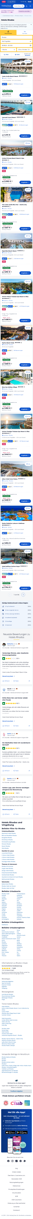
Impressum (16, 1210)
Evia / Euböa (5, 952)
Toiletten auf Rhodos (8, 1069)
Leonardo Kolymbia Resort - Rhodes (12, 1035)
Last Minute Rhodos (7, 994)
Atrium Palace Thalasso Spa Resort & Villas (15, 296)
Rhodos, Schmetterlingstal (9, 1067)
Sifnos (18, 949)
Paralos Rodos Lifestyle (8, 1045)
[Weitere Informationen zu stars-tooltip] (26, 76)
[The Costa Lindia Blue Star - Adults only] (16, 194)
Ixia (18, 900)
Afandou (4, 899)
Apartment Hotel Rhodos (9, 833)
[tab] (8, 32)
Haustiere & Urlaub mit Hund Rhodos (12, 877)
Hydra (18, 955)
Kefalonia (4, 947)
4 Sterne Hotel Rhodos (8, 857)
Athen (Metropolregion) (8, 933)
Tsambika (19, 916)
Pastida (19, 907)
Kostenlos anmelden (24, 11)
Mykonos (4, 950)
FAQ (16, 1168)
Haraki (3, 910)
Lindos (4, 897)
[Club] (11, 12)
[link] (26, 6)
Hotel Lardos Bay (6, 1023)
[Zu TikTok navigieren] (16, 1161)
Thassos (4, 955)
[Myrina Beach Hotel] (16, 332)
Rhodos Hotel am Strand (9, 886)
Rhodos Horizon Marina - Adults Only (12, 1038)
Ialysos (4, 902)
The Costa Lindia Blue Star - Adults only (14, 204)
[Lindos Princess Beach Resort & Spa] (16, 148)
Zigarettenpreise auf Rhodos (10, 1070)
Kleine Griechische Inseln (9, 938)
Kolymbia (4, 904)
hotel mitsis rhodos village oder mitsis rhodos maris (16, 1065)
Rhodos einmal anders (8, 1062)
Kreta (3, 930)
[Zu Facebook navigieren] (8, 1161)
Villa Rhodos (5, 848)
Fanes (18, 902)
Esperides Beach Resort (9, 251)
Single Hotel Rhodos (7, 868)
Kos (18, 932)
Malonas (19, 914)
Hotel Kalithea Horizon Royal (11, 566)
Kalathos (19, 904)
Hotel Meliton (5, 1006)
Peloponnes (5, 935)
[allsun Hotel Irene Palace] (16, 468)
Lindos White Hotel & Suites (9, 1020)
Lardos (4, 916)
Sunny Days (5, 1030)
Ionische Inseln (21, 935)
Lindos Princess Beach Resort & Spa (13, 158)
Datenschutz (16, 1186)
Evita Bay (4, 1025)
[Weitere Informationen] (12, 181)
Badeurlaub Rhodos (7, 884)
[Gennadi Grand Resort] (16, 107)
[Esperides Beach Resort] (16, 240)
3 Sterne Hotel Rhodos (8, 859)
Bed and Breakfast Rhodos (9, 835)
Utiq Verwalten (16, 1193)
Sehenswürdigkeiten (7, 981)
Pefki (3, 900)
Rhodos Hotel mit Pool (8, 888)
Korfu (3, 940)
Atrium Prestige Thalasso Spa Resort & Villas (15, 431)
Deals (3, 1)
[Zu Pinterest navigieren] (20, 1161)
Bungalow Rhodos (7, 837)
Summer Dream (6, 1015)
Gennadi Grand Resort (9, 117)
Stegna (4, 909)
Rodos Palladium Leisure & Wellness (13, 523)
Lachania (4, 912)
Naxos (3, 954)
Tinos (18, 938)
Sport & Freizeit (6, 983)
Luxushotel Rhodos (7, 853)
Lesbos (19, 933)
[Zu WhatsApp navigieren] (24, 1161)
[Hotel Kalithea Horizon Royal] (16, 556)
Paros (18, 930)
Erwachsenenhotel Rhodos (9, 872)
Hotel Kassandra (6, 1018)
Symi (18, 954)
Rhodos (4, 942)
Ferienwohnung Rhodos (8, 842)
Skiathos (19, 944)
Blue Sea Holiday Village (9, 387)
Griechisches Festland (8, 932)
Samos (19, 937)
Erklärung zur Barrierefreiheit (16, 1203)
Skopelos (19, 945)
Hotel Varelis (5, 1032)
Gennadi (4, 905)
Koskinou (19, 895)
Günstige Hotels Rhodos (8, 861)
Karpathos (20, 947)
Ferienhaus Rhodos (7, 839)
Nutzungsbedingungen (16, 1182)
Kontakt (23, 1)
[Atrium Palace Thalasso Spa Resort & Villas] (16, 286)
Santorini (4, 944)
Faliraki (4, 895)
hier (7, 28)
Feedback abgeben (16, 1091)
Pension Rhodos (6, 844)
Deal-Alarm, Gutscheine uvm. (16, 1175)
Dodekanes (5, 924)
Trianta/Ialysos (21, 894)
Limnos (19, 950)
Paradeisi (19, 905)
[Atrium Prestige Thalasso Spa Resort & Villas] (16, 421)
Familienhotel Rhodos (8, 875)
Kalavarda (20, 912)
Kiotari (19, 899)
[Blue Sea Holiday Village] (16, 377)
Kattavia (19, 919)
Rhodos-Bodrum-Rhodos (9, 1057)
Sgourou (19, 909)
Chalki (3, 914)
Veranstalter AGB (16, 1179)
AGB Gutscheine (16, 1200)
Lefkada (4, 949)
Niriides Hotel (6, 1028)
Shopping (4, 988)
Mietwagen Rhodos (7, 998)
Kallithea (4, 907)
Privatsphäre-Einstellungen (16, 1189)
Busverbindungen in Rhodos (10, 1072)
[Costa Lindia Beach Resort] (16, 66)
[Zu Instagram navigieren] (12, 1161)
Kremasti (4, 917)
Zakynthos (5, 945)
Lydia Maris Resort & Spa (9, 1042)
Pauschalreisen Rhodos (8, 996)
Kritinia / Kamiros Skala (23, 917)
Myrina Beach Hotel (8, 343)
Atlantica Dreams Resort (8, 1040)
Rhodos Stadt (5, 894)
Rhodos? (4, 1064)
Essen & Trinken (6, 985)
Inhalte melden (16, 1172)
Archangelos (5, 919)
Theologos (20, 897)
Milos (18, 940)
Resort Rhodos (6, 846)
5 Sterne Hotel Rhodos (8, 855)
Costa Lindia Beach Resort (10, 76)
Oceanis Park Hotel (7, 1033)
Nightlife (4, 986)
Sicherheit (17, 1206)
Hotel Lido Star (6, 1022)
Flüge (3, 999)
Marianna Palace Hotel (8, 1044)
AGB (16, 1196)
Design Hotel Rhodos (8, 870)
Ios (17, 952)
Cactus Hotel (5, 1011)
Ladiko (18, 910)
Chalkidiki (4, 937)
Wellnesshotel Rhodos (8, 879)
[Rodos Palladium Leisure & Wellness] (16, 513)
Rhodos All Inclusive (7, 866)
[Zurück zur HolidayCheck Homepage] (6, 6)
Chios (18, 942)
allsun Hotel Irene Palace (10, 479)
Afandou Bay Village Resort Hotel (11, 1013)
